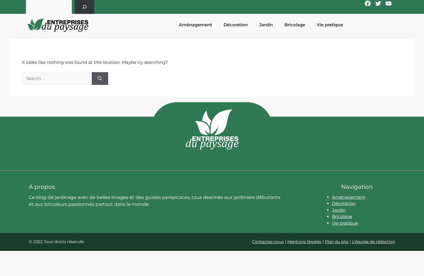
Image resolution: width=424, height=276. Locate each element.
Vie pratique (330, 24)
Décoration (236, 24)
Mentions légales (304, 241)
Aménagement (195, 24)
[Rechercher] (84, 7)
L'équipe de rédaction (373, 241)
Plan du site (336, 241)
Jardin (266, 24)
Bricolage (294, 24)
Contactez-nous (268, 241)
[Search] (100, 78)
